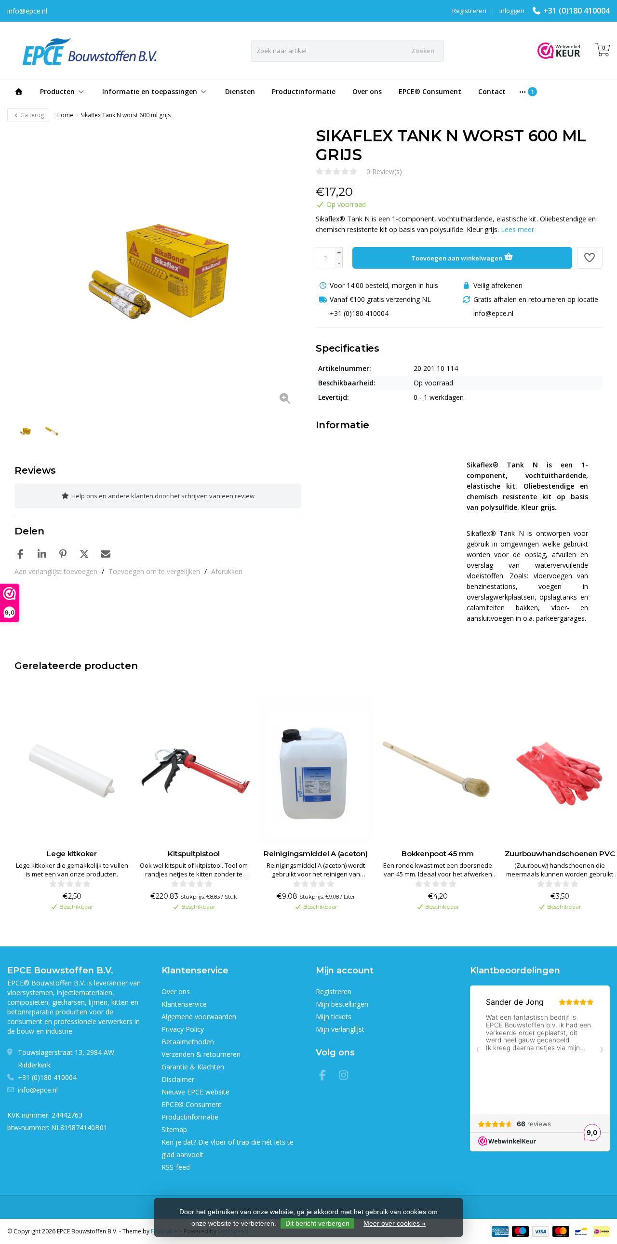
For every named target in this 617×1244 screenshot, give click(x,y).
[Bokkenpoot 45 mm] (437, 771)
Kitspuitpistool (193, 853)
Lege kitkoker (72, 853)
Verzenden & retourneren (201, 1054)
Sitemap (174, 1129)
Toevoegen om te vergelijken (154, 571)
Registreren (469, 10)
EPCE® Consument (430, 91)
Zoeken (422, 50)
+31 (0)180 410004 (576, 10)
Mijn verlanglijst (340, 1029)
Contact (492, 91)
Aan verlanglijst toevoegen (55, 571)
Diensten (240, 91)
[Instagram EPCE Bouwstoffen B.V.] (346, 1076)
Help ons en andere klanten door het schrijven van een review (163, 496)
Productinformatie (303, 91)
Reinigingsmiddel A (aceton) (315, 853)
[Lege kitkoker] (71, 771)
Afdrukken (226, 571)
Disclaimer (177, 1079)
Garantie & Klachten (192, 1066)
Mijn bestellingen (342, 1004)
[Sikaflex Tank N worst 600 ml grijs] (157, 269)
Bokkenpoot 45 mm (438, 853)
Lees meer (517, 229)
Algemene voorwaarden (198, 1016)
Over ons (367, 91)
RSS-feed (175, 1167)
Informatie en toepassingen (149, 91)
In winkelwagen (67, 922)
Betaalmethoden (187, 1041)
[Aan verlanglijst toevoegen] (590, 258)
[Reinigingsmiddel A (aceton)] (315, 771)
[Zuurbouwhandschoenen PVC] (559, 771)
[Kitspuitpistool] (193, 771)
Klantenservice (184, 1004)
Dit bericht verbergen (317, 1223)
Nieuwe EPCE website (195, 1091)
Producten (57, 91)
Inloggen (511, 10)
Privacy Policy (182, 1029)
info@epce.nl (38, 1089)
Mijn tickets (333, 1016)
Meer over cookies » (394, 1223)
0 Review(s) (384, 171)
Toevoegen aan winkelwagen (457, 258)
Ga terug (31, 115)
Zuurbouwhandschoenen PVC (560, 853)
